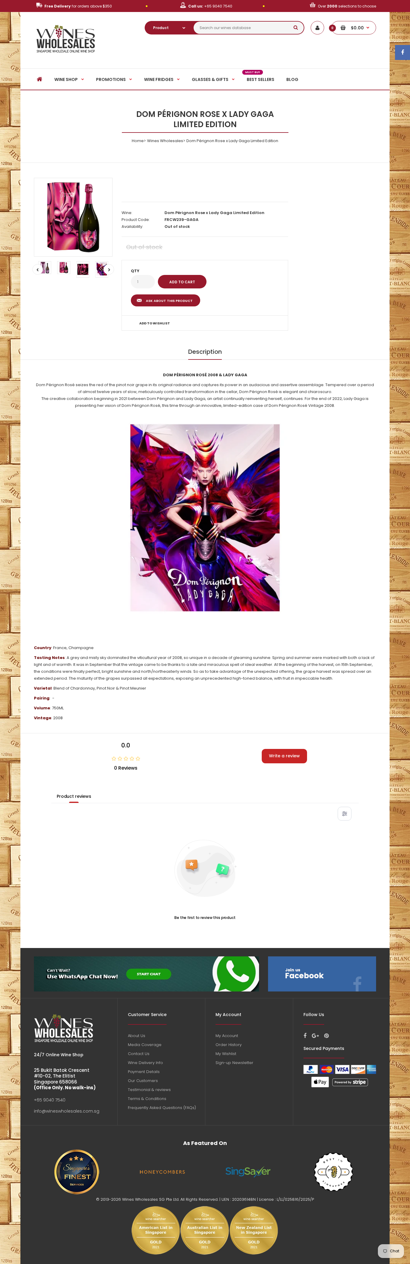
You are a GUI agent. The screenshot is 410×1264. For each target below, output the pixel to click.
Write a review (284, 756)
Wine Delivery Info (145, 1063)
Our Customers (143, 1081)
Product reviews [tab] (74, 796)
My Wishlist (226, 1054)
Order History (229, 1045)
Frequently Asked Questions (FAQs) (162, 1107)
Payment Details (144, 1072)
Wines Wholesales (165, 141)
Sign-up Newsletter (234, 1063)
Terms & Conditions (147, 1099)
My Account (227, 1036)
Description (205, 351)
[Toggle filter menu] (344, 814)
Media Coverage (144, 1045)
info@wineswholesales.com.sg (66, 1111)
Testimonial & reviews (149, 1090)
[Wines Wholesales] (66, 56)
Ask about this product (169, 300)
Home (138, 141)
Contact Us (138, 1054)
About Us (136, 1036)
